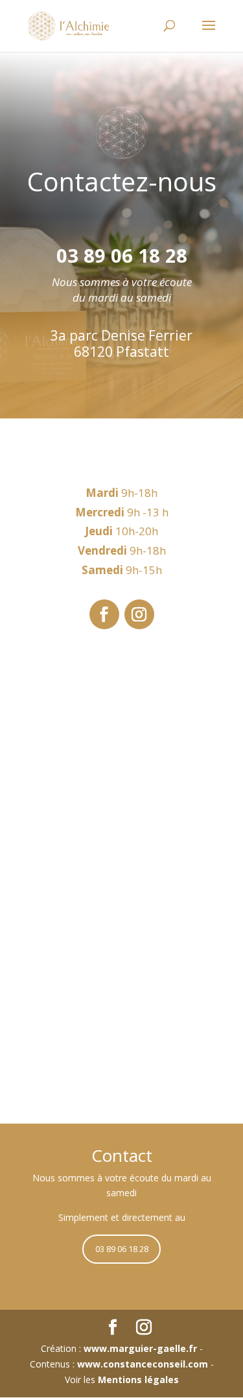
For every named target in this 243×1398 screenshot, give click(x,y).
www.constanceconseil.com (142, 1364)
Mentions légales (138, 1379)
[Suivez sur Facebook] (104, 614)
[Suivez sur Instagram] (139, 614)
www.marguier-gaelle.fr (140, 1348)
